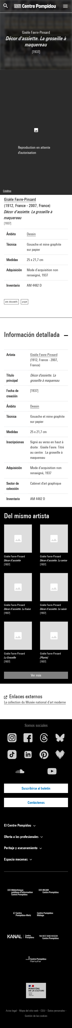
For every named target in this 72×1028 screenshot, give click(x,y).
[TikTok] (12, 756)
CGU (43, 1010)
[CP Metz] (25, 917)
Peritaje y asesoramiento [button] (21, 848)
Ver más (36, 675)
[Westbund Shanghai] (52, 940)
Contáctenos (36, 802)
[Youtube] (52, 773)
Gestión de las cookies (36, 1015)
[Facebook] (28, 739)
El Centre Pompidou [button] (18, 825)
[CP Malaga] (48, 917)
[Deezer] (60, 756)
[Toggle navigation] (65, 6)
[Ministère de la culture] (36, 990)
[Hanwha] (36, 963)
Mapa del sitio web (29, 1010)
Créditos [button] (7, 190)
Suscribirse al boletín (36, 788)
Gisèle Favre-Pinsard (20, 199)
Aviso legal (11, 1010)
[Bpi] (23, 894)
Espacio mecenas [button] (16, 859)
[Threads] (44, 739)
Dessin (31, 234)
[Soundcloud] (20, 773)
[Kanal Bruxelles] (23, 940)
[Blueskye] (60, 739)
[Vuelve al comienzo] (62, 1018)
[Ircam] (52, 894)
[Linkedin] (28, 756)
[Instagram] (12, 739)
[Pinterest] (44, 756)
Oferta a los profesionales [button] (21, 837)
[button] (36, 335)
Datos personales (56, 1010)
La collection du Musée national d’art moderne (35, 702)
